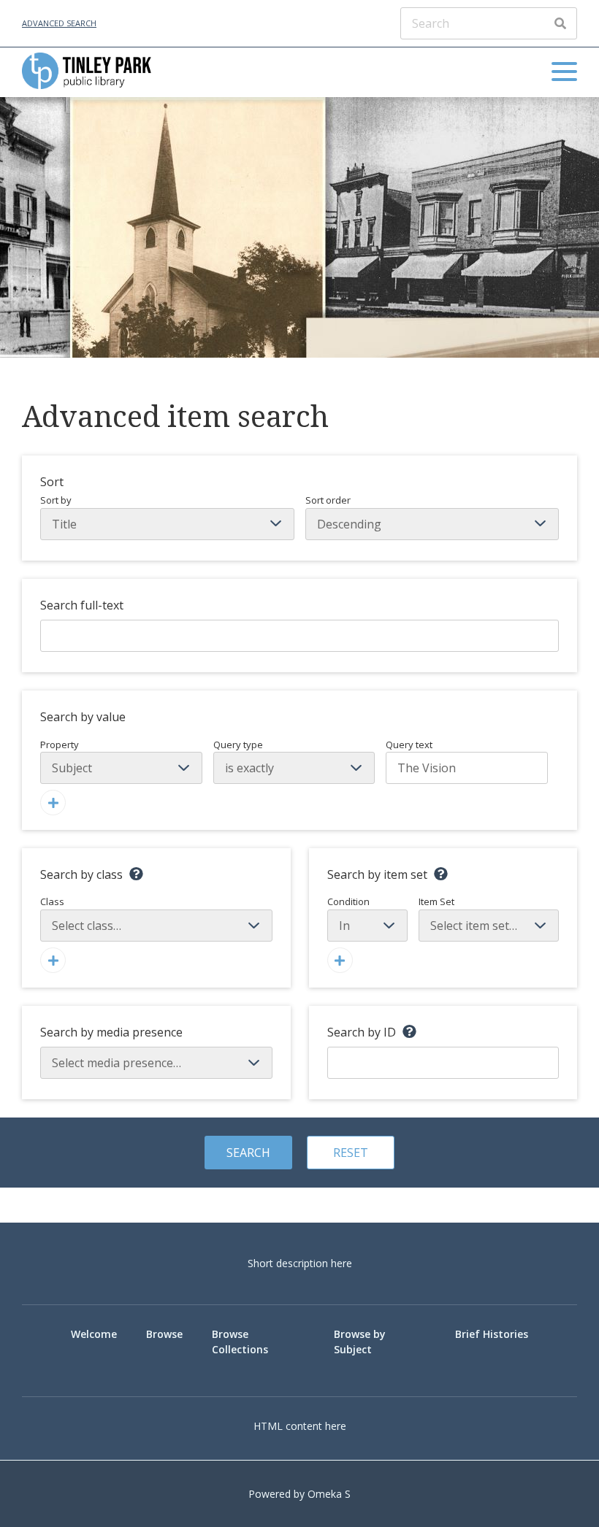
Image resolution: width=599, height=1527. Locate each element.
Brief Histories (491, 1334)
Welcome (94, 1334)
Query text (409, 744)
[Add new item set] (340, 960)
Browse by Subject (360, 1341)
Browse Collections (240, 1341)
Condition (348, 901)
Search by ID (361, 1032)
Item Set (436, 901)
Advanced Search (59, 23)
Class (52, 901)
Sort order (328, 500)
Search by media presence (111, 1032)
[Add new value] (53, 802)
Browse (164, 1334)
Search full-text (81, 605)
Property (59, 744)
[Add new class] (53, 960)
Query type (238, 744)
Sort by (56, 500)
